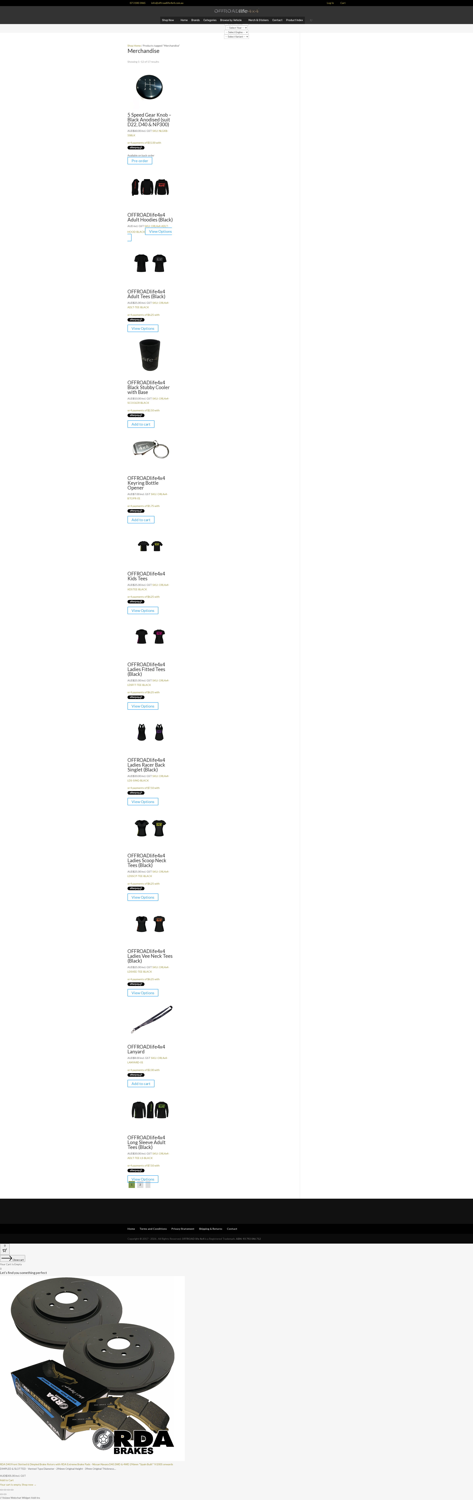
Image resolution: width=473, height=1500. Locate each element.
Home (184, 20)
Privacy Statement (182, 1228)
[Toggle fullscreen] (5, 1489)
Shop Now (168, 20)
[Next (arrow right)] (5, 1494)
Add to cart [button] (141, 424)
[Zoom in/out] (1, 1489)
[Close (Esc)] (12, 1489)
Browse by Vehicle (231, 20)
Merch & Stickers (259, 20)
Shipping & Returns (210, 1228)
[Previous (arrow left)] (1, 1494)
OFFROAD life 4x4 (193, 1238)
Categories (210, 20)
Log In (330, 3)
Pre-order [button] (140, 160)
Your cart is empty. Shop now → (18, 1484)
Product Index (294, 20)
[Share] (8, 1489)
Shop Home (134, 45)
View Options (160, 231)
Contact (277, 20)
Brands (195, 20)
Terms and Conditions (153, 1228)
